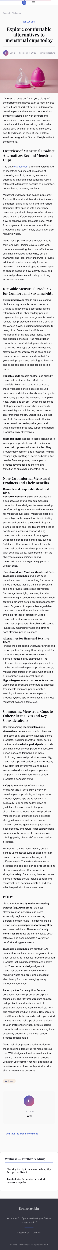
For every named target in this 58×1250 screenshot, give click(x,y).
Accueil (6, 13)
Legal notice (23, 1232)
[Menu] (33, 2)
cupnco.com (21, 166)
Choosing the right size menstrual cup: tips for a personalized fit (29, 1171)
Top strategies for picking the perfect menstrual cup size (26, 1181)
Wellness (16, 13)
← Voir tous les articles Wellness (20, 1133)
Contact (37, 1232)
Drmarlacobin (29, 1208)
